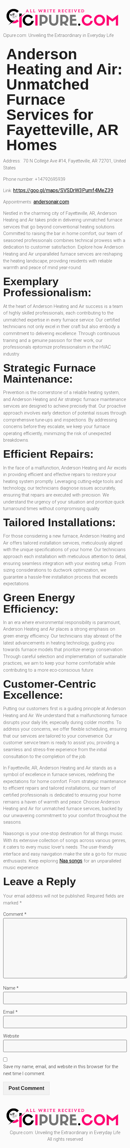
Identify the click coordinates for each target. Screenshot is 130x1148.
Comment (15, 914)
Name (11, 988)
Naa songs (70, 861)
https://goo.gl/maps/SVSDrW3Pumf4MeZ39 (63, 190)
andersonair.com (51, 202)
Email (10, 1012)
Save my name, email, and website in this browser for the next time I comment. (60, 1070)
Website (11, 1036)
